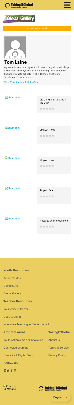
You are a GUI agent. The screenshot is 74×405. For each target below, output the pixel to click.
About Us (54, 340)
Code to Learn (12, 316)
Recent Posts (13, 92)
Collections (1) (30, 92)
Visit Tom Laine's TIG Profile (21, 82)
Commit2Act (10, 285)
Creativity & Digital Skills (18, 355)
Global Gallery (19, 19)
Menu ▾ (56, 19)
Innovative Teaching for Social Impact (26, 324)
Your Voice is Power (15, 309)
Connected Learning (15, 347)
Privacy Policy (57, 355)
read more (25, 77)
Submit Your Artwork (37, 28)
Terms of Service (58, 347)
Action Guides (12, 278)
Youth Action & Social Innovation (23, 340)
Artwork (44, 92)
